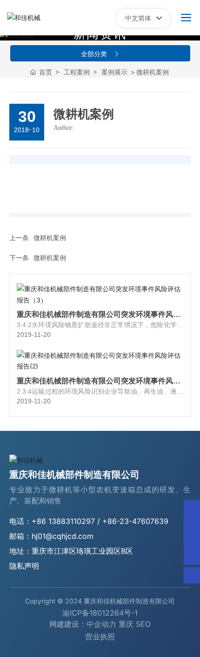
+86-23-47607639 (135, 521)
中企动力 (101, 624)
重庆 (126, 624)
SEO (143, 624)
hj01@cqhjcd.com (62, 536)
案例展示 (114, 72)
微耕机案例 (49, 237)
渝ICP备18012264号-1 (100, 612)
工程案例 (77, 72)
